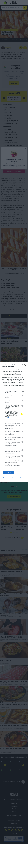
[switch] (22, 395)
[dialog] (14, 422)
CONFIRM (8, 472)
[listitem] (14, 392)
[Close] (25, 365)
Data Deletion (6, 477)
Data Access (15, 477)
